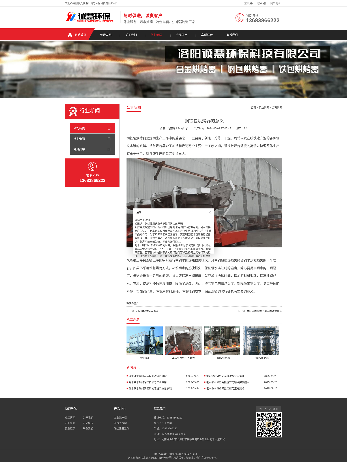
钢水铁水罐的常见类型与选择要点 (225, 388)
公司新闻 (79, 128)
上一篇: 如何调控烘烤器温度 (142, 311)
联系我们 (262, 3)
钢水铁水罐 (120, 423)
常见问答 (79, 149)
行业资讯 (79, 138)
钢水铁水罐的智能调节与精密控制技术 (227, 382)
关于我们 (131, 34)
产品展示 (181, 34)
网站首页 (80, 34)
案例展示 (249, 3)
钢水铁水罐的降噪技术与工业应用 (148, 382)
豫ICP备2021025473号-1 (183, 454)
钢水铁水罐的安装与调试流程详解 (148, 376)
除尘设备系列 (121, 428)
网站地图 (275, 3)
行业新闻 (156, 34)
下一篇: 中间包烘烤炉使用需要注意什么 (259, 311)
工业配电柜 (120, 417)
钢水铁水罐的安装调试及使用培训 (225, 376)
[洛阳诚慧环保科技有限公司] (92, 22)
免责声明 (106, 34)
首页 (253, 107)
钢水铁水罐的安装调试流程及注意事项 (150, 388)
